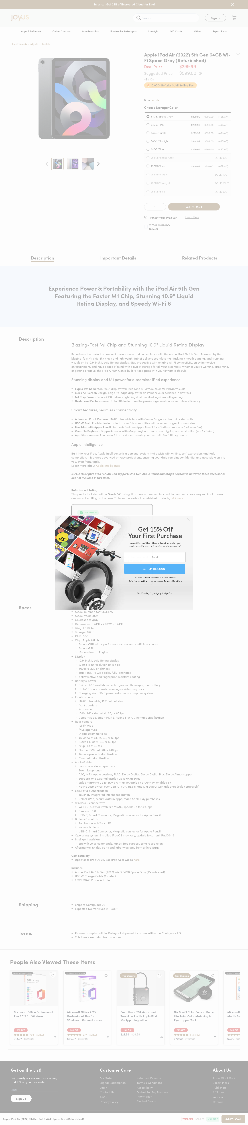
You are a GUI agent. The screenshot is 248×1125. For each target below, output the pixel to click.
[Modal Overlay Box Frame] (124, 562)
